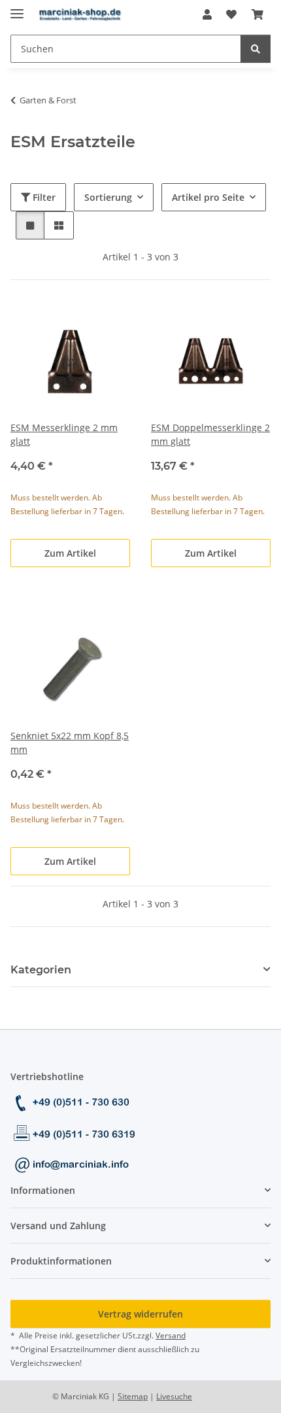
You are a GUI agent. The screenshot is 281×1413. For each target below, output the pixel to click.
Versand (171, 1335)
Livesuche (174, 1396)
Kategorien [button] (40, 970)
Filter (43, 197)
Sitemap (133, 1396)
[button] (207, 14)
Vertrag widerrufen (140, 1314)
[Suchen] (255, 49)
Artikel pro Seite (208, 197)
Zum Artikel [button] (70, 553)
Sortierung (108, 197)
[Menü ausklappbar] (17, 8)
